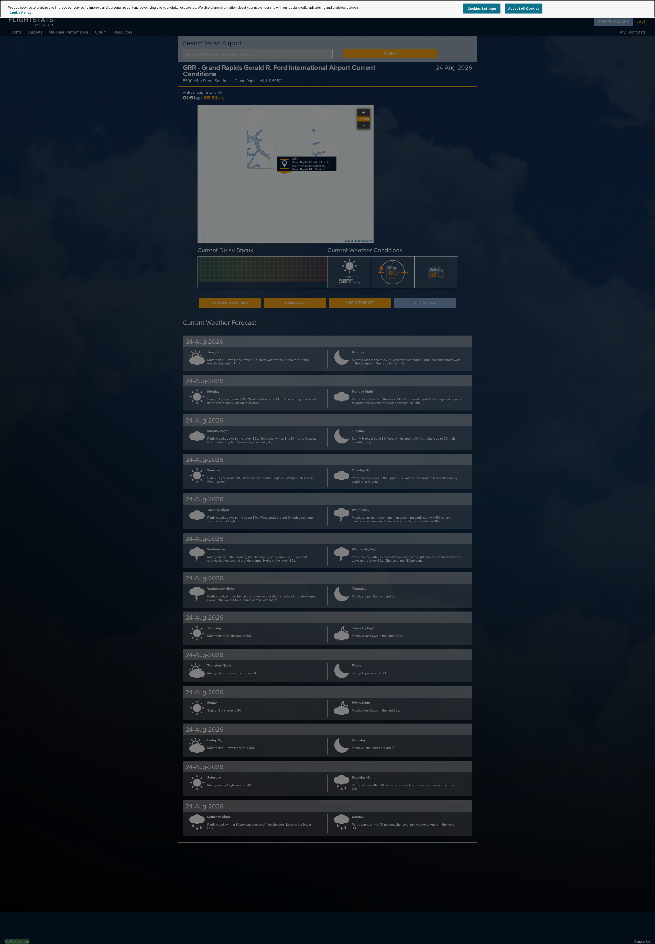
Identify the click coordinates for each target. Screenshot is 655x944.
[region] (327, 9)
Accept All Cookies (523, 8)
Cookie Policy (20, 13)
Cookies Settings (482, 8)
